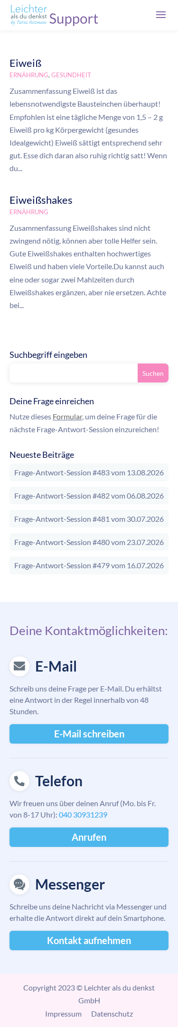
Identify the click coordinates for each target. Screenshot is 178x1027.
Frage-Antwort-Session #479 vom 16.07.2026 (89, 565)
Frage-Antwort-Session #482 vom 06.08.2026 (89, 495)
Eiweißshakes (41, 199)
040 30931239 (83, 814)
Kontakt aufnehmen (89, 940)
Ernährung (28, 75)
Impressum (63, 1013)
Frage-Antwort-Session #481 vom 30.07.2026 (89, 518)
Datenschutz (112, 1013)
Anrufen (89, 837)
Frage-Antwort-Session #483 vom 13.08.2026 (89, 472)
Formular (67, 416)
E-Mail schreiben (89, 733)
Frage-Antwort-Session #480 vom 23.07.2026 (89, 541)
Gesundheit (71, 75)
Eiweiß (25, 62)
